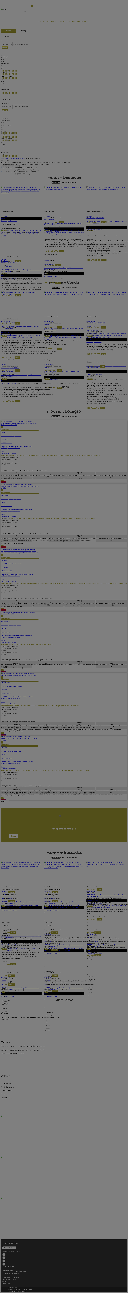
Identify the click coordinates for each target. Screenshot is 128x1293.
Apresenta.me (12, 1287)
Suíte (2, 91)
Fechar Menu (32, 6)
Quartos (3, 69)
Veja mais (74, 182)
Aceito (17, 166)
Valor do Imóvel (5, 58)
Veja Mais (74, 857)
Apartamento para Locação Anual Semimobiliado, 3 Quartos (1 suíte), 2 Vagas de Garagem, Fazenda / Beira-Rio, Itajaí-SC (45, 770)
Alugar (2, 480)
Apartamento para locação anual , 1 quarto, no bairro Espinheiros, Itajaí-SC (28, 644)
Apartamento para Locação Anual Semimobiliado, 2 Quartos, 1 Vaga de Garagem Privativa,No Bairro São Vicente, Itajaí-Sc (52, 518)
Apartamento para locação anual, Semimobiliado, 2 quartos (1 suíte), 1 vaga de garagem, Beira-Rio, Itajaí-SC (40, 706)
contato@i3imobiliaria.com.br (11, 1251)
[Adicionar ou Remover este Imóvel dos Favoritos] (2, 427)
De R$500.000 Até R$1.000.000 (45, 2)
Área (2, 80)
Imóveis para (64, 411)
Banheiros (4, 72)
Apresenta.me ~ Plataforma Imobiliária (20, 1289)
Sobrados (68, 182)
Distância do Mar (6, 63)
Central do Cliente (9, 1247)
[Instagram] (3, 1264)
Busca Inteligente (7, 106)
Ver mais (3, 482)
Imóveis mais (64, 852)
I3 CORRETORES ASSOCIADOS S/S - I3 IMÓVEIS (15, 2)
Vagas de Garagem (6, 76)
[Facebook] (3, 1254)
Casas (62, 182)
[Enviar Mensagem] (29, 174)
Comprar (4, 230)
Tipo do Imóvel (6, 37)
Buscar (4, 48)
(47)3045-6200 (7, 1271)
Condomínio (4, 56)
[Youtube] (3, 1257)
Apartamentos (55, 182)
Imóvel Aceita (5, 90)
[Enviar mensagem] (38, 170)
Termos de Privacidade (7, 166)
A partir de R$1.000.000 (42, 4)
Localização (5, 41)
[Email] (3, 1261)
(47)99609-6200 (20, 1271)
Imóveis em (64, 177)
